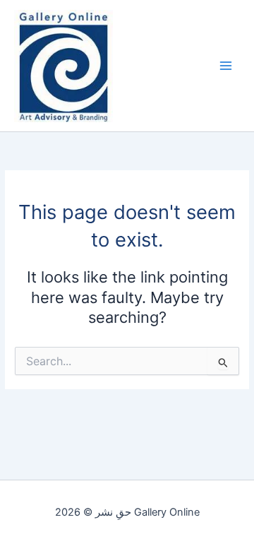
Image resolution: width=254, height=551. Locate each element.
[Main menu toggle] (226, 66)
